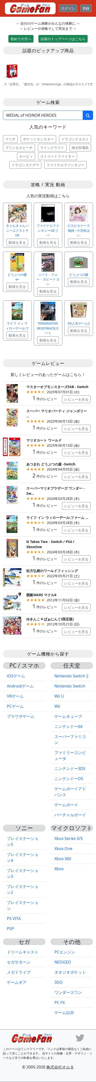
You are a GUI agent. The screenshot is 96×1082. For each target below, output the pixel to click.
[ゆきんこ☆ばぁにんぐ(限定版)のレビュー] (12, 625)
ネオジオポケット (70, 972)
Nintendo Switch (69, 686)
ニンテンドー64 (68, 726)
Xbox (59, 868)
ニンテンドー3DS (69, 768)
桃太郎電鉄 (80, 147)
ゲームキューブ (68, 716)
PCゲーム (15, 706)
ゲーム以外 (64, 1012)
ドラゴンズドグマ (25, 165)
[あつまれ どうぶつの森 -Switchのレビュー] (12, 470)
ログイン (68, 8)
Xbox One (63, 848)
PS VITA (14, 918)
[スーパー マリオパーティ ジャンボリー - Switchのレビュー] (12, 417)
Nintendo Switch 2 (71, 676)
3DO (58, 982)
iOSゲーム (16, 676)
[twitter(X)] (80, 1037)
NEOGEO (62, 962)
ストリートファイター (57, 156)
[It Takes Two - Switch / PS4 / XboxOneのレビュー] (12, 547)
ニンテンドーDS (68, 778)
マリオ (10, 139)
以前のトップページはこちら (63, 38)
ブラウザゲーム (20, 716)
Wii (57, 706)
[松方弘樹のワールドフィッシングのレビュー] (12, 577)
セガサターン (19, 962)
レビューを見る (76, 399)
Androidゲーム (20, 686)
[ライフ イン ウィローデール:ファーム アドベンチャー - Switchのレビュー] (12, 523)
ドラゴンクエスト (75, 139)
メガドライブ (19, 972)
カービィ (26, 156)
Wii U (59, 696)
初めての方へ (21, 38)
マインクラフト (52, 147)
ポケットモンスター (38, 139)
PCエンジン (64, 952)
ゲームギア (17, 982)
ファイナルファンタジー (65, 165)
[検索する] (88, 115)
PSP (10, 928)
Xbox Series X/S (68, 838)
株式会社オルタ (60, 1067)
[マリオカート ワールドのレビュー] (12, 446)
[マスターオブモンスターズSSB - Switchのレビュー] (12, 393)
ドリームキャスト (22, 952)
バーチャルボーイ (70, 815)
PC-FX (59, 1002)
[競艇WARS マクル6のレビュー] (12, 601)
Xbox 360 (62, 858)
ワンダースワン (68, 992)
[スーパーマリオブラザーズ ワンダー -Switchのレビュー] (12, 494)
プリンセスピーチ (19, 147)
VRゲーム (15, 696)
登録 (85, 8)
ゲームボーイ (66, 804)
